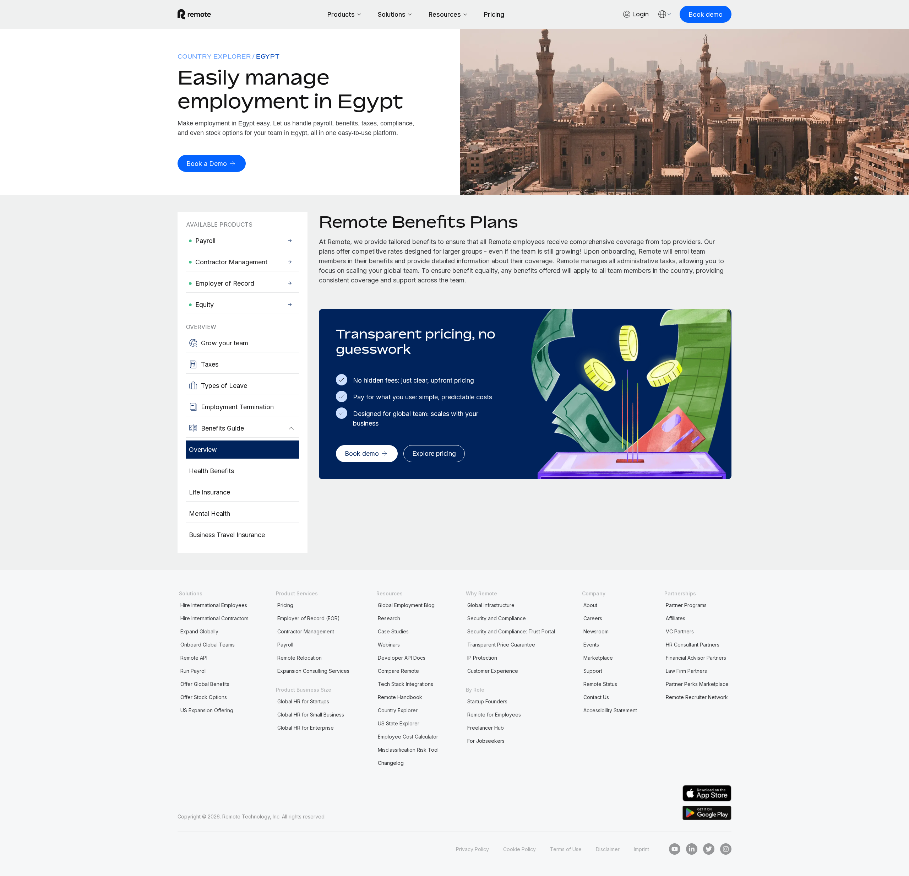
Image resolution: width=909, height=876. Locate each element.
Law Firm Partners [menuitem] (686, 671)
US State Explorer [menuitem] (398, 723)
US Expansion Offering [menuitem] (206, 710)
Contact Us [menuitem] (596, 697)
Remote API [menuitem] (193, 658)
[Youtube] (674, 849)
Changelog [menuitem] (391, 763)
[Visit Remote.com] (194, 14)
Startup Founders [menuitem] (487, 701)
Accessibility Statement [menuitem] (610, 710)
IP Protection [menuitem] (482, 658)
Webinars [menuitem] (389, 645)
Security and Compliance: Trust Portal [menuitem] (511, 631)
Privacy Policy (472, 849)
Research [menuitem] (389, 618)
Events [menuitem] (591, 645)
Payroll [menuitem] (285, 645)
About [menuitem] (590, 605)
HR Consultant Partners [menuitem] (692, 645)
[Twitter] (708, 849)
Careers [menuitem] (592, 618)
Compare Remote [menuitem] (398, 671)
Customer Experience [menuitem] (492, 671)
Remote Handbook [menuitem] (400, 697)
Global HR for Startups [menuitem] (303, 701)
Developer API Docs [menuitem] (401, 658)
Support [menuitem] (592, 671)
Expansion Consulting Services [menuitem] (313, 671)
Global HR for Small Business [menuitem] (310, 715)
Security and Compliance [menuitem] (496, 618)
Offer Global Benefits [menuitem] (204, 684)
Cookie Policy (519, 849)
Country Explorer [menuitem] (214, 56)
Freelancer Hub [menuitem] (485, 728)
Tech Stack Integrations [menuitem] (405, 684)
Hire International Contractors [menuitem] (214, 618)
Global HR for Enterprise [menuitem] (305, 728)
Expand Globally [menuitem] (199, 631)
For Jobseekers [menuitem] (486, 741)
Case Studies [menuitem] (393, 631)
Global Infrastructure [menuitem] (491, 605)
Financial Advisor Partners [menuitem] (696, 658)
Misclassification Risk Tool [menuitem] (408, 750)
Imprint (641, 849)
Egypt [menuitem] (268, 56)
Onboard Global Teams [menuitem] (207, 645)
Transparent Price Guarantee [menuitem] (501, 645)
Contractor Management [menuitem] (305, 631)
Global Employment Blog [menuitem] (406, 605)
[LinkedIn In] (691, 849)
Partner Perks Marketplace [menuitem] (697, 684)
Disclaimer (608, 849)
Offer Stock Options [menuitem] (203, 697)
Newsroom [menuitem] (596, 631)
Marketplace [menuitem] (598, 658)
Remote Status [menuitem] (600, 684)
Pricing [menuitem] (285, 605)
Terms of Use (566, 849)
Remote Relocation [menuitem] (299, 658)
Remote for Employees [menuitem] (494, 715)
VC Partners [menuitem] (680, 631)
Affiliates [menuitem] (675, 618)
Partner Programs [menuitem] (686, 605)
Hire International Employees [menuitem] (213, 605)
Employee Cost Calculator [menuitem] (408, 737)
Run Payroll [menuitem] (193, 671)
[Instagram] (725, 849)
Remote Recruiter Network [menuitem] (697, 697)
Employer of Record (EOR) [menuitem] (308, 618)
